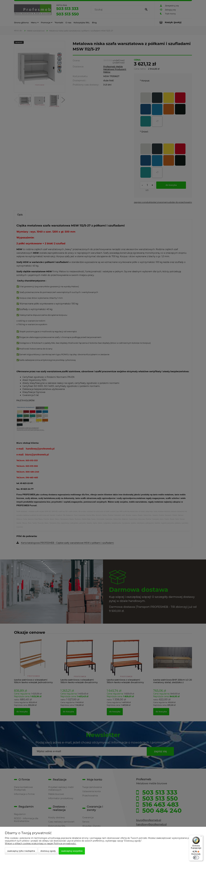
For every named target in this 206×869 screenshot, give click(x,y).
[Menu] (201, 837)
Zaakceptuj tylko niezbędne (21, 851)
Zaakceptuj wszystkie (71, 851)
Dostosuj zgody (48, 851)
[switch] (196, 857)
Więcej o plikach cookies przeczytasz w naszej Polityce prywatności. (40, 843)
